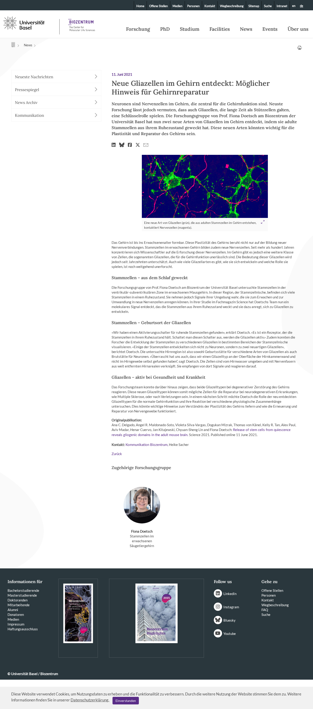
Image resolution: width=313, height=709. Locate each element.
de (301, 6)
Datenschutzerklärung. (90, 700)
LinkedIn (229, 594)
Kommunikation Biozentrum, (147, 445)
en (293, 6)
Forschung (138, 29)
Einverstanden (125, 701)
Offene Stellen (158, 6)
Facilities (219, 29)
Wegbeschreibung (232, 6)
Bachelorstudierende (23, 590)
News (246, 29)
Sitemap (253, 6)
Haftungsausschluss (23, 629)
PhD (165, 29)
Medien (177, 6)
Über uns (298, 29)
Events (269, 29)
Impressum (16, 624)
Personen (193, 6)
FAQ (264, 610)
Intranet (282, 6)
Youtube (229, 633)
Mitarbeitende (19, 605)
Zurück (117, 454)
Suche (268, 6)
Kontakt (209, 6)
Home (140, 6)
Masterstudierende (22, 595)
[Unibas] (30, 22)
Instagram (231, 607)
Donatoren (16, 614)
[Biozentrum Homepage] (81, 23)
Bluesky (229, 620)
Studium (189, 29)
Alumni (13, 610)
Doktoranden (17, 600)
